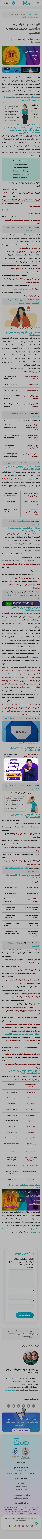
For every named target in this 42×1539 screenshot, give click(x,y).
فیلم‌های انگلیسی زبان (16, 595)
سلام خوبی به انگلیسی (13, 718)
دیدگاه (30, 1267)
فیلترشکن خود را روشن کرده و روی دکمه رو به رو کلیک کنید (21, 1424)
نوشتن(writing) (29, 1336)
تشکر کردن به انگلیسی (17, 463)
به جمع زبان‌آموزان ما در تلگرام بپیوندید (21, 1419)
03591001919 (21, 1470)
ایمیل (30, 1301)
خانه (37, 14)
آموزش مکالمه (19, 1331)
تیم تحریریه (10, 1390)
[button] (38, 3)
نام (32, 1290)
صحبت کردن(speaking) (18, 1333)
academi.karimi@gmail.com (18, 1473)
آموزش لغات (31, 1331)
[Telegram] (27, 1526)
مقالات (30, 14)
